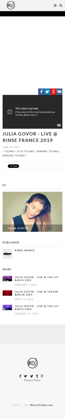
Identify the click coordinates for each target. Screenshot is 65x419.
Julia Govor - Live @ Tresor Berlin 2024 (36, 293)
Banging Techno (14, 155)
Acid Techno (25, 151)
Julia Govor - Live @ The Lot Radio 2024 (37, 308)
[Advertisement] (32, 52)
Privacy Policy (32, 380)
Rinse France (25, 250)
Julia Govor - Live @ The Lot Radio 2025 (37, 279)
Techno (9, 151)
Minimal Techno (48, 151)
